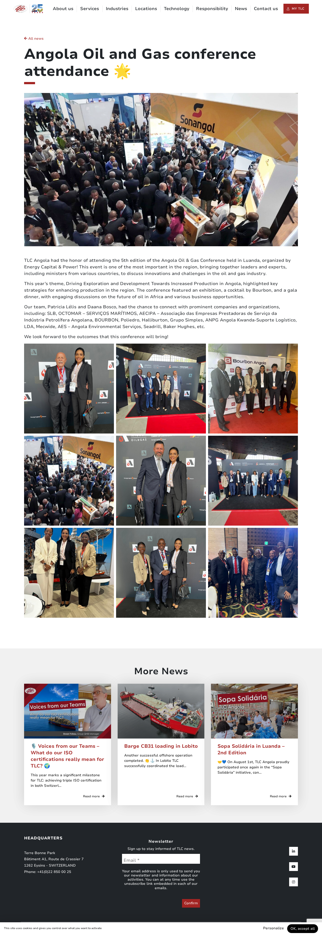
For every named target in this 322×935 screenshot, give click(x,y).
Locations (146, 9)
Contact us (266, 9)
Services (89, 9)
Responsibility (212, 9)
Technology (176, 9)
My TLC (298, 9)
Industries (117, 9)
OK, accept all (302, 928)
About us (63, 9)
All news (35, 38)
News (241, 9)
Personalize (273, 928)
